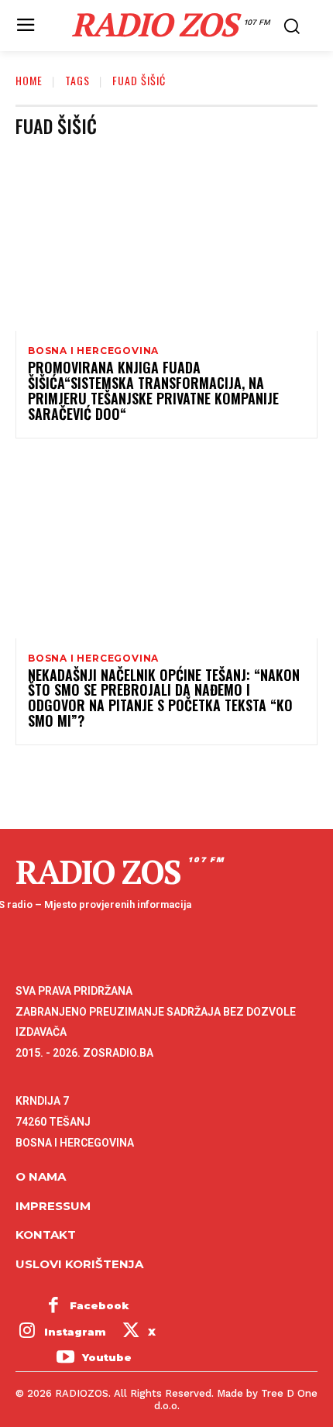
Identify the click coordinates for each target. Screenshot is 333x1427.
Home (29, 80)
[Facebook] (53, 1306)
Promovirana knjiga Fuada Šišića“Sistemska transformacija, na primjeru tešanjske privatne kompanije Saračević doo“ (153, 390)
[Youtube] (65, 1358)
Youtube (107, 1357)
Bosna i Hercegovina (93, 351)
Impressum (53, 1205)
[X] (131, 1332)
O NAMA (40, 1176)
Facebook (99, 1305)
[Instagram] (27, 1332)
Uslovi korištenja (79, 1264)
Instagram (75, 1332)
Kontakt (45, 1234)
